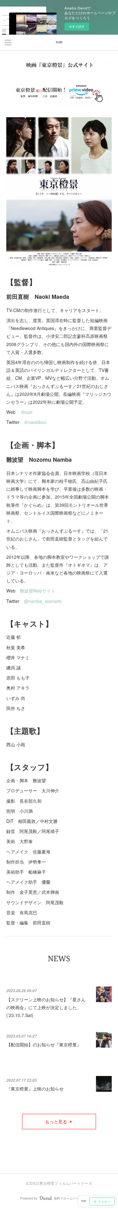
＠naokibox (35, 422)
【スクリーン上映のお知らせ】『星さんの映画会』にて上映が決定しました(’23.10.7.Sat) (46, 1007)
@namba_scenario (43, 601)
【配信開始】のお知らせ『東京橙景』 (43, 1044)
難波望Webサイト (37, 590)
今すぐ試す (77, 26)
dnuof (26, 412)
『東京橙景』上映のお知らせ (35, 1088)
